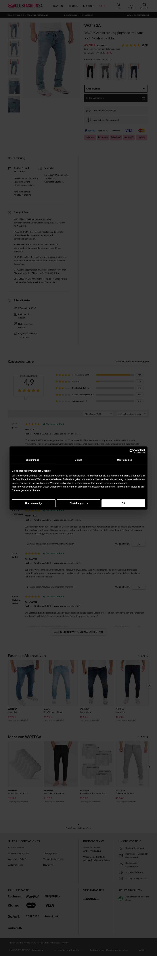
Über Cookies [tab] (124, 460)
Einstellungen (76, 503)
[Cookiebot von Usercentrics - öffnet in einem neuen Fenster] (131, 451)
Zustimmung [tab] (32, 460)
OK (123, 503)
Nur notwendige (33, 503)
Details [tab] (78, 460)
